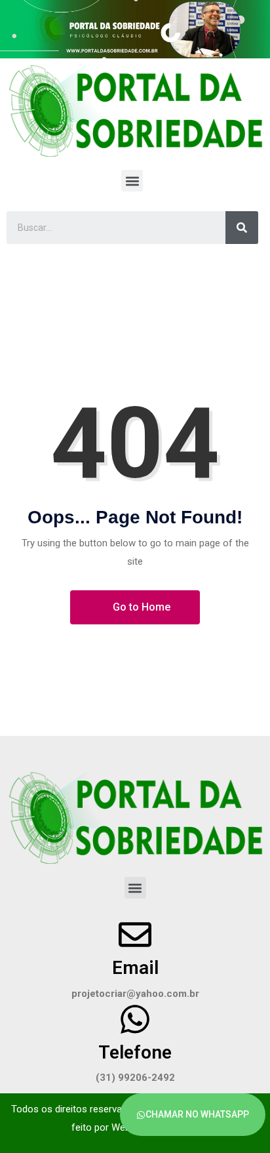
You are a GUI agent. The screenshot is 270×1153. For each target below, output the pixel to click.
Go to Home (140, 607)
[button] (132, 181)
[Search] (241, 227)
